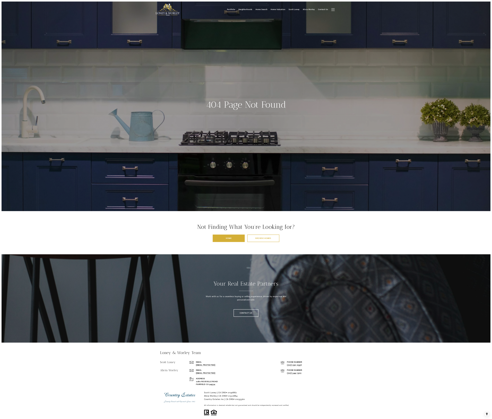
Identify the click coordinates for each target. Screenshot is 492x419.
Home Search (262, 9)
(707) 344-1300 (294, 373)
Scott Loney (294, 9)
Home (229, 238)
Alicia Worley (309, 9)
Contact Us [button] (246, 313)
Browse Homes (263, 238)
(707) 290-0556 (294, 365)
